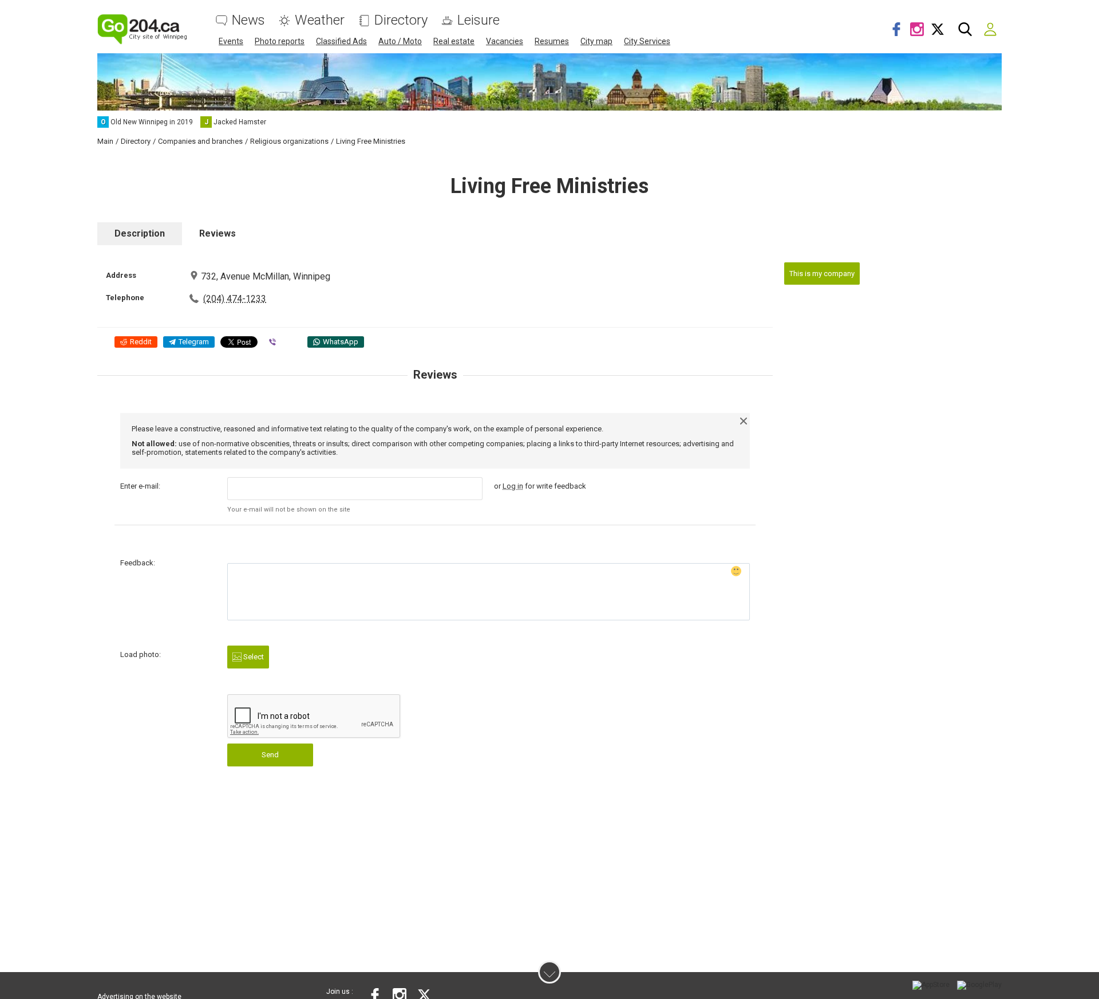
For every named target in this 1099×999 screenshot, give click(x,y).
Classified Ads (341, 41)
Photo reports (280, 41)
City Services (647, 41)
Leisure (478, 20)
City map (596, 41)
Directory (401, 20)
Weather (320, 20)
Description (139, 233)
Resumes (552, 41)
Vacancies (504, 41)
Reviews (217, 233)
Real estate (454, 41)
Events (231, 41)
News (248, 20)
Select (253, 656)
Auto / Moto (400, 41)
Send (270, 754)
